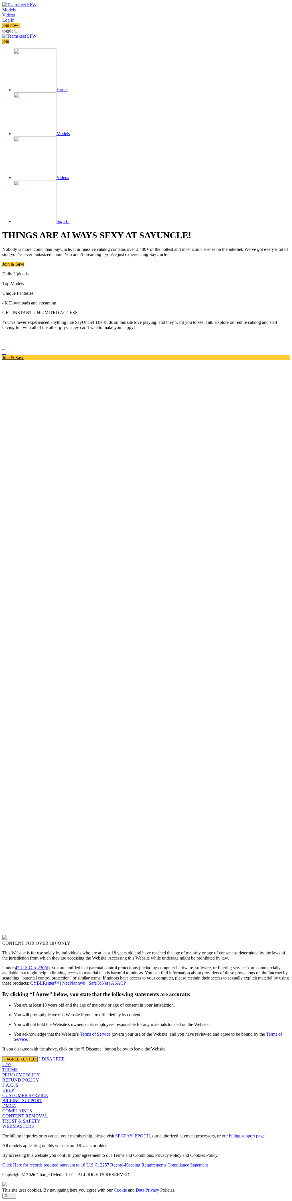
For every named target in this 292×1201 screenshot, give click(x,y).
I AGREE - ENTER (20, 1059)
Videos (8, 15)
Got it (9, 1196)
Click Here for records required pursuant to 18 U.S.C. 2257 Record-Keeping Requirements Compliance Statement (105, 1165)
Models (9, 9)
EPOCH (142, 1135)
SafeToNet (98, 983)
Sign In (63, 221)
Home (62, 89)
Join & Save (13, 264)
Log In (8, 20)
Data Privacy (147, 1190)
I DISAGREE (52, 1058)
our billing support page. (244, 1135)
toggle (7, 31)
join (5, 41)
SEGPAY (123, 1135)
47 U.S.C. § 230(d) (32, 967)
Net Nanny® (74, 983)
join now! (11, 25)
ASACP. (119, 983)
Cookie (120, 1190)
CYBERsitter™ (44, 983)
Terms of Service (95, 1034)
